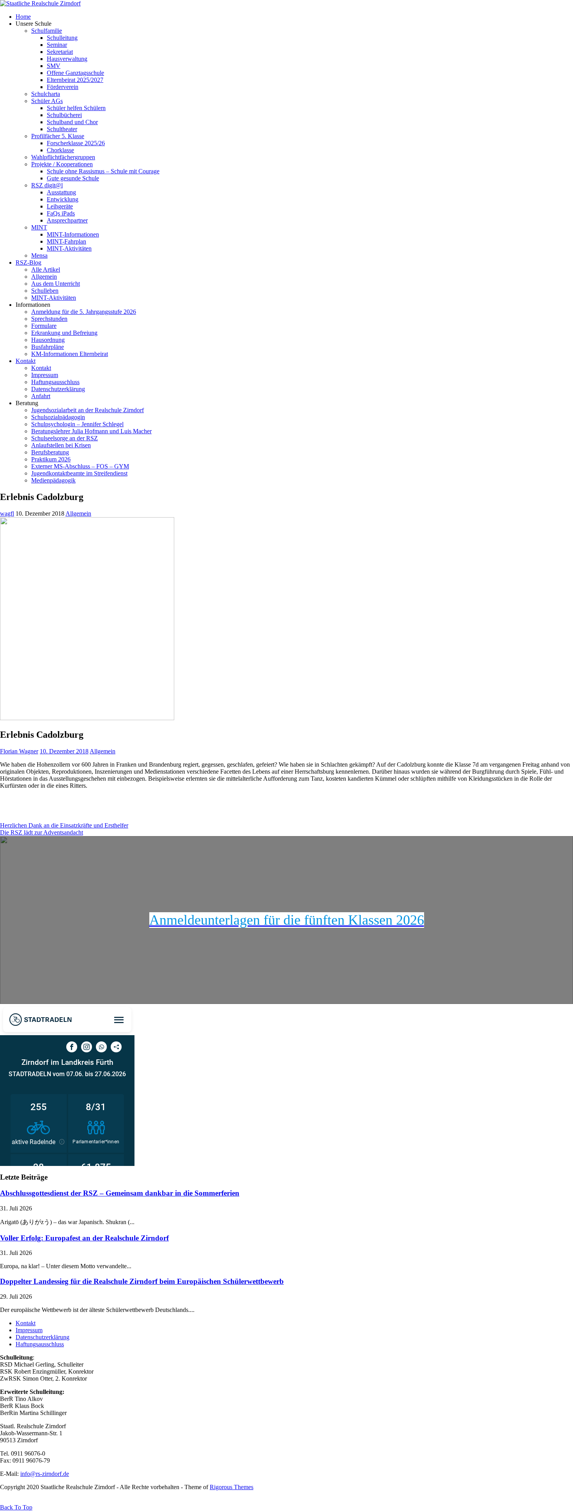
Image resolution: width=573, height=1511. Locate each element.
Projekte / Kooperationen (62, 164)
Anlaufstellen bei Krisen (61, 445)
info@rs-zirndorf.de (44, 1473)
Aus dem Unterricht (55, 283)
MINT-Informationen (73, 234)
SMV (53, 65)
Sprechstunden (49, 318)
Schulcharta (45, 94)
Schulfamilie (46, 30)
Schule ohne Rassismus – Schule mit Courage (103, 171)
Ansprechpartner (67, 220)
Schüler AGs (47, 101)
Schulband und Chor (72, 122)
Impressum (44, 375)
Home (23, 16)
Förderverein (62, 87)
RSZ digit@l (47, 185)
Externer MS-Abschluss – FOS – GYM (80, 466)
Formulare (44, 325)
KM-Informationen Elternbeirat (69, 354)
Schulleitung (62, 37)
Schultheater (62, 129)
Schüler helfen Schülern (76, 108)
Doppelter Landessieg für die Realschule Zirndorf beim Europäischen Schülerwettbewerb (142, 1281)
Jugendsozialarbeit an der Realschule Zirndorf (87, 410)
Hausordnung (48, 339)
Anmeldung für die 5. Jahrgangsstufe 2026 (83, 311)
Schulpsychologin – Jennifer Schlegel (77, 424)
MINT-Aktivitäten (69, 248)
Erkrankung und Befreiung (64, 332)
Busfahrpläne (47, 346)
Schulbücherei (64, 115)
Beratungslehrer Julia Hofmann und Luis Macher (91, 431)
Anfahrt (40, 396)
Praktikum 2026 (51, 459)
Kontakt (25, 361)
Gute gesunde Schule (73, 178)
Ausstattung (61, 192)
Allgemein (44, 276)
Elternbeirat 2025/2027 (75, 80)
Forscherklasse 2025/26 (76, 143)
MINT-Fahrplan (66, 241)
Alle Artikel (45, 269)
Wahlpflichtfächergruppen (63, 157)
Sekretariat (60, 51)
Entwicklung (62, 199)
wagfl (7, 513)
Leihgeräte (60, 206)
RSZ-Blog (28, 262)
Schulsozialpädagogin (58, 417)
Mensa (39, 255)
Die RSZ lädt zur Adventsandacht (41, 832)
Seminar (57, 44)
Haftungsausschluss (55, 382)
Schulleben (44, 290)
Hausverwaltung (67, 58)
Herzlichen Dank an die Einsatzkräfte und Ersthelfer (64, 825)
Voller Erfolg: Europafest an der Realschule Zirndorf (84, 1238)
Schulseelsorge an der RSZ (64, 438)
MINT (39, 227)
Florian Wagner (19, 751)
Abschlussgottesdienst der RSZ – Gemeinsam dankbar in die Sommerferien (119, 1193)
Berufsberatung (50, 452)
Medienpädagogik (53, 480)
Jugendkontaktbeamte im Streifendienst (79, 473)
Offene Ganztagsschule (75, 72)
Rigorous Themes (231, 1487)
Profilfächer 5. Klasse (57, 136)
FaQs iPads (61, 213)
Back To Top (16, 1507)
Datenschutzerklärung (58, 389)
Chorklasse (60, 150)
